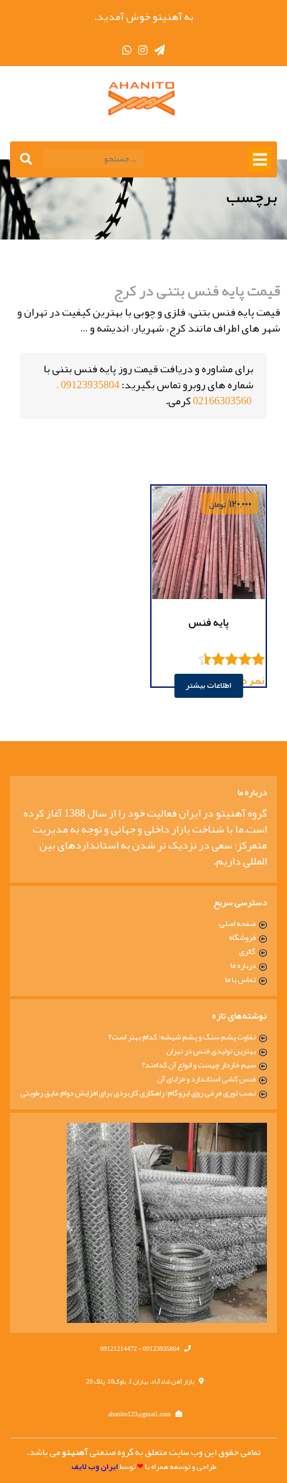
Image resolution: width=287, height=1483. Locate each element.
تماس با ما (240, 979)
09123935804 (90, 385)
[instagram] (143, 50)
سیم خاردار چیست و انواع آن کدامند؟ (198, 1065)
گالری (247, 951)
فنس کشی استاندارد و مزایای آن (206, 1079)
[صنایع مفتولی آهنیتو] (143, 98)
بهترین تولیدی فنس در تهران (211, 1051)
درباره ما (243, 965)
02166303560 (222, 401)
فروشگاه (242, 937)
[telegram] (159, 50)
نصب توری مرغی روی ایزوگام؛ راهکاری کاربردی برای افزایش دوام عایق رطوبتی (138, 1093)
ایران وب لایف (94, 1466)
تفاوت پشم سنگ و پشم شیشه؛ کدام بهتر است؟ (182, 1037)
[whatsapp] (127, 50)
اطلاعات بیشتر (209, 685)
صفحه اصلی (237, 923)
